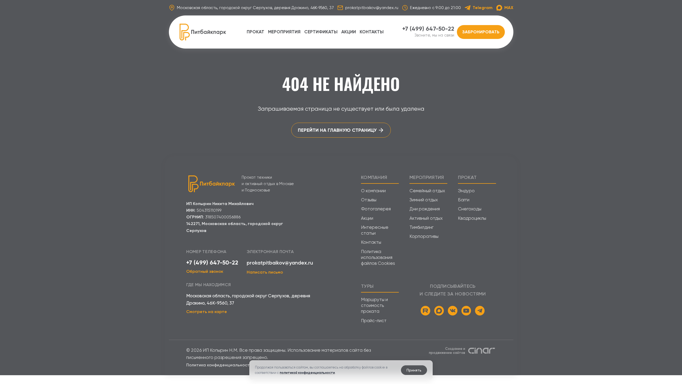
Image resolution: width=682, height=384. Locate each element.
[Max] (439, 310)
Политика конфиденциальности (219, 364)
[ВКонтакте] (452, 310)
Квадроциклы (472, 218)
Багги (463, 199)
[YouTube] (466, 310)
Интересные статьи (374, 230)
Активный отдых (426, 218)
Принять (414, 370)
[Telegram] (480, 310)
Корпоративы (424, 236)
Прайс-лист (374, 320)
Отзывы (368, 199)
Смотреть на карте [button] (206, 311)
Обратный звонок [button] (204, 271)
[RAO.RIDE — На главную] (202, 32)
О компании (373, 190)
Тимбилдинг (421, 227)
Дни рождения (424, 208)
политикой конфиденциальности (307, 373)
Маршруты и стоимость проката (374, 305)
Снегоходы (469, 208)
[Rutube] (425, 310)
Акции (348, 31)
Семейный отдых (427, 190)
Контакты (372, 31)
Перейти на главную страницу (337, 130)
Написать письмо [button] (265, 272)
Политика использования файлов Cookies (378, 257)
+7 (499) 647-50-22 (212, 262)
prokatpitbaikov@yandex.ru (280, 263)
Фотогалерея (376, 208)
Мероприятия (284, 31)
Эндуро (466, 190)
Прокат (255, 31)
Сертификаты (321, 31)
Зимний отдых (423, 199)
